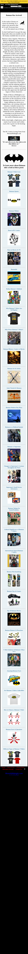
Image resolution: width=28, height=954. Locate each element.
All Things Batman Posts (11, 4)
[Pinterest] (25, 769)
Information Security (7, 769)
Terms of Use (10, 767)
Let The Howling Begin (14, 775)
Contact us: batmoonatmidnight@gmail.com (16, 7)
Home (2, 4)
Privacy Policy (20, 767)
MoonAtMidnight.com (14, 773)
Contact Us (19, 769)
